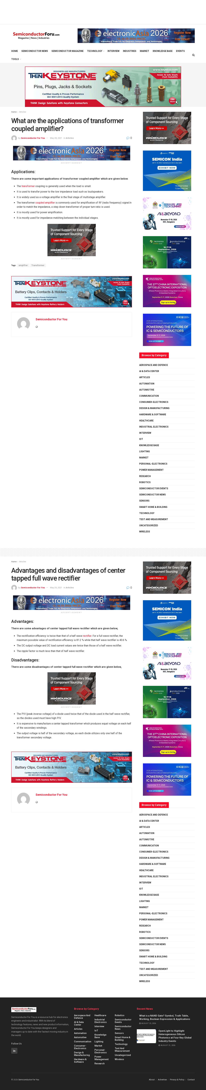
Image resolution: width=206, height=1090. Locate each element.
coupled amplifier (45, 202)
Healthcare (146, 420)
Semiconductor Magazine (68, 51)
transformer (28, 186)
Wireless (144, 531)
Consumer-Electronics (153, 402)
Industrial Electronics (154, 426)
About (152, 1079)
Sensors (144, 500)
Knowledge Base (163, 51)
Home (14, 51)
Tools (15, 59)
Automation (146, 383)
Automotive (146, 389)
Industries (129, 51)
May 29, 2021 (56, 587)
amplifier (23, 265)
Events (180, 51)
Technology (94, 51)
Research (145, 476)
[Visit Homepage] (36, 36)
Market (144, 51)
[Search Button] (193, 55)
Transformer (38, 265)
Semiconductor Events (153, 488)
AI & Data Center (149, 371)
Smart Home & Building (153, 507)
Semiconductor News (34, 51)
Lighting (144, 451)
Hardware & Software (152, 414)
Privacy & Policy (177, 1079)
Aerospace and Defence (153, 365)
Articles (22, 112)
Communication (149, 396)
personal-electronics (153, 463)
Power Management (151, 470)
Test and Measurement (153, 519)
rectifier (86, 635)
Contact (191, 1079)
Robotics (145, 482)
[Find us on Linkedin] (14, 1051)
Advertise (162, 1079)
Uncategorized (148, 525)
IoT (141, 439)
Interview (113, 51)
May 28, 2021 (56, 138)
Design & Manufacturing (154, 408)
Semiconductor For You (33, 138)
